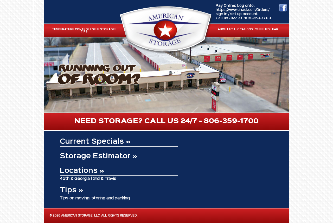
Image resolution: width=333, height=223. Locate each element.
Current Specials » (95, 142)
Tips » (71, 190)
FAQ (275, 29)
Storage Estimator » (98, 156)
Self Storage (103, 29)
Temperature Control (70, 29)
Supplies (262, 29)
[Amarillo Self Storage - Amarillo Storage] (165, 53)
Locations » (82, 171)
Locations (244, 29)
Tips (84, 32)
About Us (225, 29)
